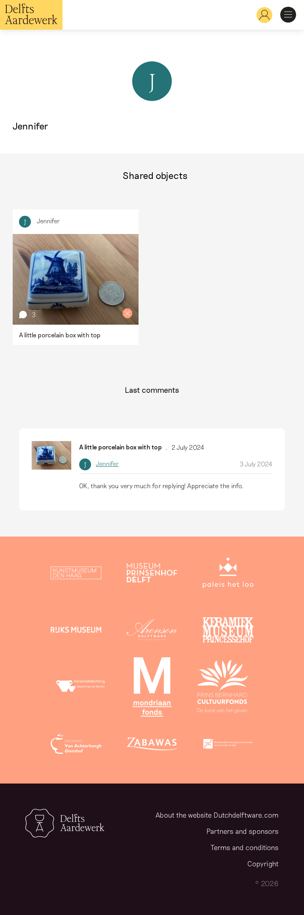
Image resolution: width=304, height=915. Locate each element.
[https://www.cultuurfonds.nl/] (222, 688)
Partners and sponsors (242, 831)
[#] (261, 15)
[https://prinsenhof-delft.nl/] (152, 574)
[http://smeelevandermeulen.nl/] (82, 688)
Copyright (263, 863)
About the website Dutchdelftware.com (217, 814)
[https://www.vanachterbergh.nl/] (76, 745)
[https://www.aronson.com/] (152, 631)
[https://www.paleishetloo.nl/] (228, 574)
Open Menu (288, 15)
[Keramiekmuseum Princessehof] (228, 631)
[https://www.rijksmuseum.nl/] (76, 631)
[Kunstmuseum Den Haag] (76, 574)
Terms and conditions (245, 847)
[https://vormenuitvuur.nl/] (228, 745)
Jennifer (48, 220)
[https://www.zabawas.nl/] (152, 745)
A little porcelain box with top (120, 447)
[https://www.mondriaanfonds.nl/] (152, 688)
